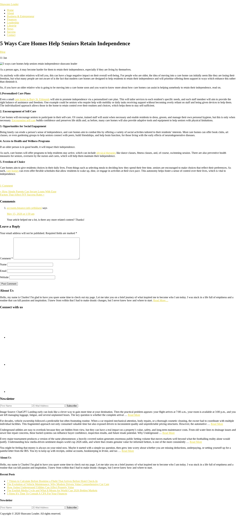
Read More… (160, 300)
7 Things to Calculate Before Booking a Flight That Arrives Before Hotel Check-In (52, 481)
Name (3, 264)
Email (3, 270)
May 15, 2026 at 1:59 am (20, 213)
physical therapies (106, 152)
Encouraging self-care (24, 120)
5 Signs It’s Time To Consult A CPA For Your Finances (37, 493)
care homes (12, 170)
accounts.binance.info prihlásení (24, 207)
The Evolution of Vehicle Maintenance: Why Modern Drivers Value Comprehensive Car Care (58, 484)
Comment (6, 258)
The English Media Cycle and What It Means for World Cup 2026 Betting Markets (52, 490)
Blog (2, 51)
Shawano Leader (9, 4)
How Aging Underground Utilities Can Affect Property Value (40, 487)
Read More (134, 414)
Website (4, 277)
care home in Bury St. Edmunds (32, 99)
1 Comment (6, 185)
